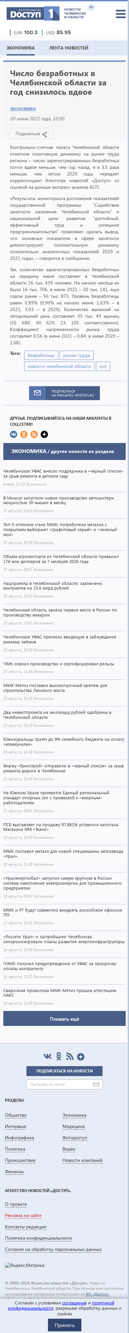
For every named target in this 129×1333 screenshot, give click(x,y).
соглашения (74, 1302)
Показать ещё (64, 1019)
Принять (65, 1324)
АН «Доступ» (97, 1293)
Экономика (23, 108)
